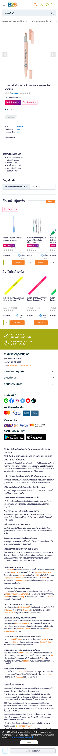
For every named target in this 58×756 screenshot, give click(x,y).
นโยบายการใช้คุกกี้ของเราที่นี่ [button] (21, 737)
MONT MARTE (9, 612)
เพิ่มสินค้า (18, 262)
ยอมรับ (29, 742)
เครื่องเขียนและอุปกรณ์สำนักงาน (15, 21)
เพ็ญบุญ (21, 575)
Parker (6, 596)
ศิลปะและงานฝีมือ (24, 607)
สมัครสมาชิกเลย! (25, 725)
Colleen (9, 610)
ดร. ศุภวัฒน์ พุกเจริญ (43, 572)
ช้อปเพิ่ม (50, 201)
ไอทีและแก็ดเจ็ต (24, 653)
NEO (52, 655)
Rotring (21, 596)
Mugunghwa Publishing (13, 577)
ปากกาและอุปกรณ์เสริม (41, 21)
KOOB (44, 577)
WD (42, 658)
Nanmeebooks (21, 580)
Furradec (19, 677)
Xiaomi (15, 642)
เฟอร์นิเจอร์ (22, 671)
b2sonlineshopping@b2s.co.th (20, 365)
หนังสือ (11, 569)
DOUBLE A (49, 596)
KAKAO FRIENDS (24, 628)
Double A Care (45, 642)
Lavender (14, 572)
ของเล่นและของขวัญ (22, 623)
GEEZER (26, 661)
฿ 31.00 (9, 109)
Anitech (45, 639)
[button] (5, 54)
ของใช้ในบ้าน (16, 639)
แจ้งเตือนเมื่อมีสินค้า (33, 751)
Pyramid (26, 610)
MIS (37, 575)
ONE (50, 674)
